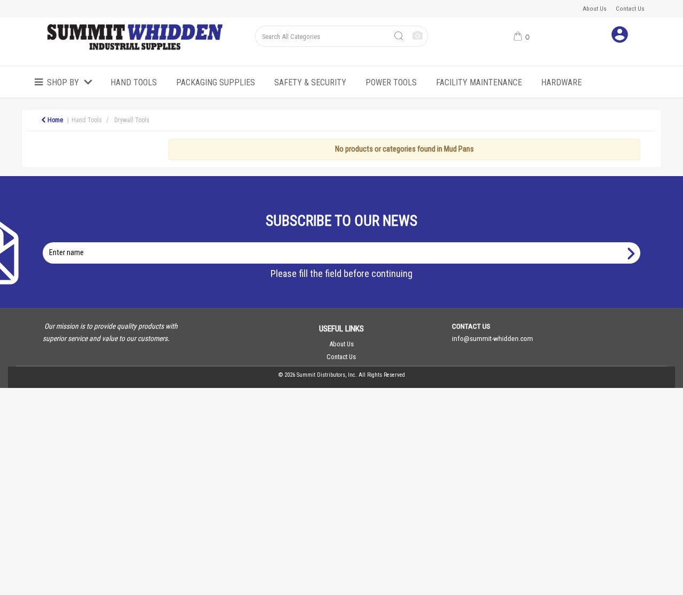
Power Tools (391, 82)
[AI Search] (417, 36)
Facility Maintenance (479, 82)
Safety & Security (310, 82)
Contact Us (630, 8)
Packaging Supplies (215, 82)
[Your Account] (620, 36)
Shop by (63, 82)
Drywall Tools (131, 120)
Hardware (561, 82)
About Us (595, 8)
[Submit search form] (398, 36)
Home (54, 120)
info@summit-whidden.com (492, 338)
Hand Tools (133, 82)
